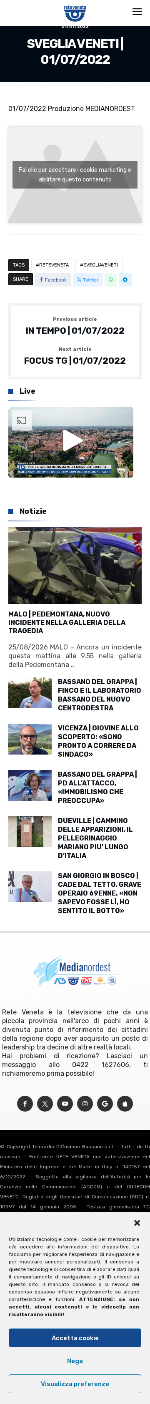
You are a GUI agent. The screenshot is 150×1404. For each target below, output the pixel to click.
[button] (137, 1223)
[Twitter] (45, 1104)
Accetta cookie (75, 1338)
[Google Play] (105, 1104)
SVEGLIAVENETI (100, 265)
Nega (75, 1361)
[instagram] (85, 1104)
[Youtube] (65, 1104)
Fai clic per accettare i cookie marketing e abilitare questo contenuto (75, 174)
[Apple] (125, 1104)
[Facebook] (25, 1104)
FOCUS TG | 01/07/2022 (75, 356)
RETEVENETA (54, 265)
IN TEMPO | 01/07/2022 (75, 326)
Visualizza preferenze (75, 1384)
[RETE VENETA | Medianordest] (75, 5)
